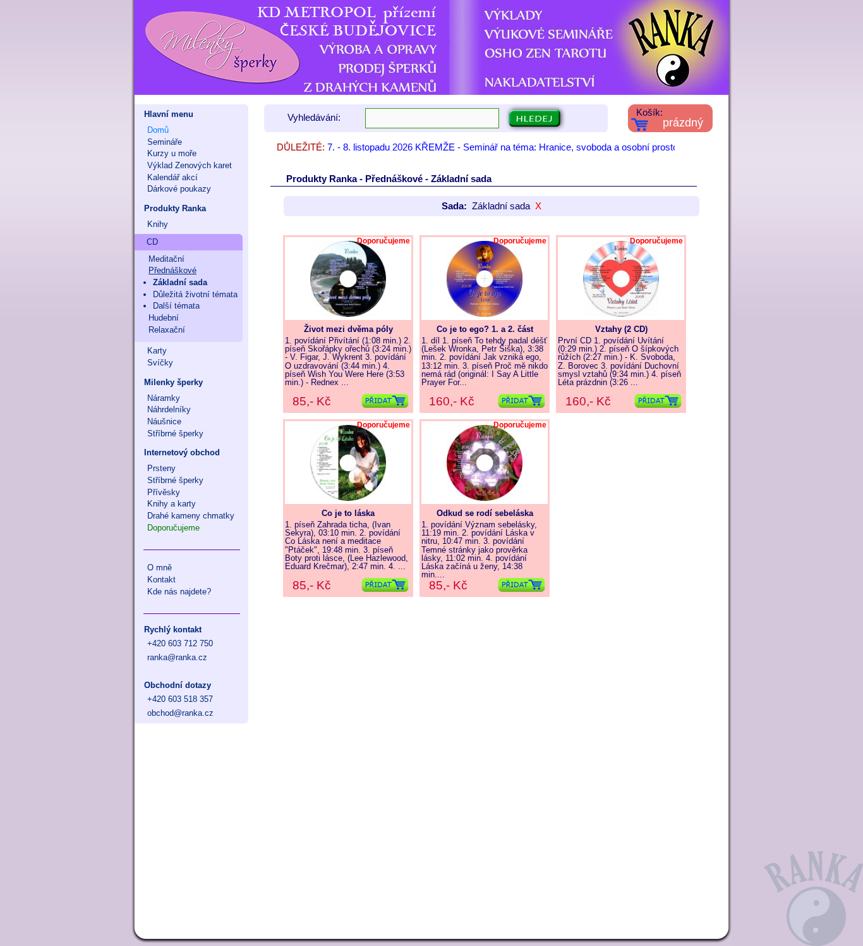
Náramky (163, 398)
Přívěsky (163, 492)
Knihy (157, 224)
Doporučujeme (173, 527)
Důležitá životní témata (195, 294)
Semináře (164, 142)
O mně (159, 567)
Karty (157, 350)
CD (152, 242)
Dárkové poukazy (179, 189)
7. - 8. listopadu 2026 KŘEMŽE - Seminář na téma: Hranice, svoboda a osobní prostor (504, 147)
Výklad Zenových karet (189, 165)
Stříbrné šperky (175, 433)
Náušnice (164, 421)
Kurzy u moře (171, 153)
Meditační (166, 259)
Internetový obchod (182, 452)
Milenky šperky (173, 382)
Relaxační (166, 330)
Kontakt (161, 579)
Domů (158, 130)
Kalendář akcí (172, 177)
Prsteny (161, 468)
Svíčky (160, 362)
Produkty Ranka (175, 208)
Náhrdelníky (169, 409)
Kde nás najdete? (179, 591)
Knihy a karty (171, 503)
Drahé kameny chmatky (190, 515)
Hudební (163, 317)
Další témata (176, 305)
